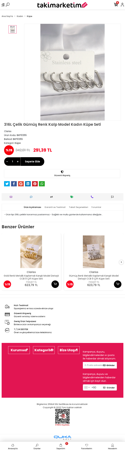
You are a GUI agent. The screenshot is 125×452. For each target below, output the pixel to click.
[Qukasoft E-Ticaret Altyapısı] (62, 438)
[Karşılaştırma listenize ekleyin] (52, 197)
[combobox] (86, 387)
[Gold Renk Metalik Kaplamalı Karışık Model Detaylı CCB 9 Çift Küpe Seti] (31, 251)
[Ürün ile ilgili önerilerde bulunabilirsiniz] (113, 197)
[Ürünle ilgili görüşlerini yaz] (32, 197)
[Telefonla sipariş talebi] (93, 197)
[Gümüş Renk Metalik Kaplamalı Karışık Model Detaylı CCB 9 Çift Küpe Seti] (93, 251)
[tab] (32, 207)
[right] (121, 262)
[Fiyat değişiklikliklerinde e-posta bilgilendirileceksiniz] (72, 197)
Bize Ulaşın (69, 350)
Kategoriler (44, 350)
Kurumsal (19, 350)
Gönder (111, 365)
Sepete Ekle (32, 161)
